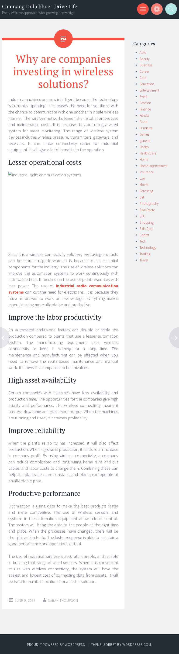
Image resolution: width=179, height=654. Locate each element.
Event (143, 96)
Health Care (148, 153)
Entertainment (149, 90)
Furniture (146, 128)
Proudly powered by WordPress (56, 644)
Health (144, 147)
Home (144, 159)
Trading (145, 254)
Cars (143, 77)
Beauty (145, 59)
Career (144, 71)
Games (144, 134)
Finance (145, 109)
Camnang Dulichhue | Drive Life (39, 6)
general (145, 140)
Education (147, 84)
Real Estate (147, 210)
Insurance (147, 172)
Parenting (146, 191)
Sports (144, 235)
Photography (149, 203)
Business (146, 65)
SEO (142, 216)
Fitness (144, 115)
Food (143, 122)
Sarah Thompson (63, 600)
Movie (144, 184)
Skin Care (146, 228)
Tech (143, 241)
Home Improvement (153, 166)
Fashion (145, 103)
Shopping (147, 222)
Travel (144, 260)
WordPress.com (136, 644)
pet (142, 197)
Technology (148, 247)
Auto (143, 52)
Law (142, 178)
